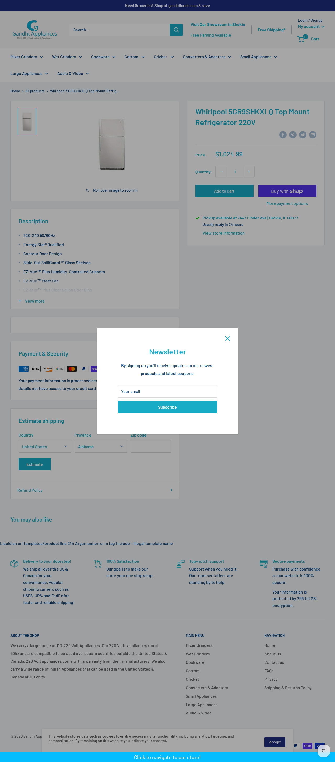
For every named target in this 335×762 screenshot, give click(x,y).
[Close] (227, 338)
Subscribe (167, 406)
